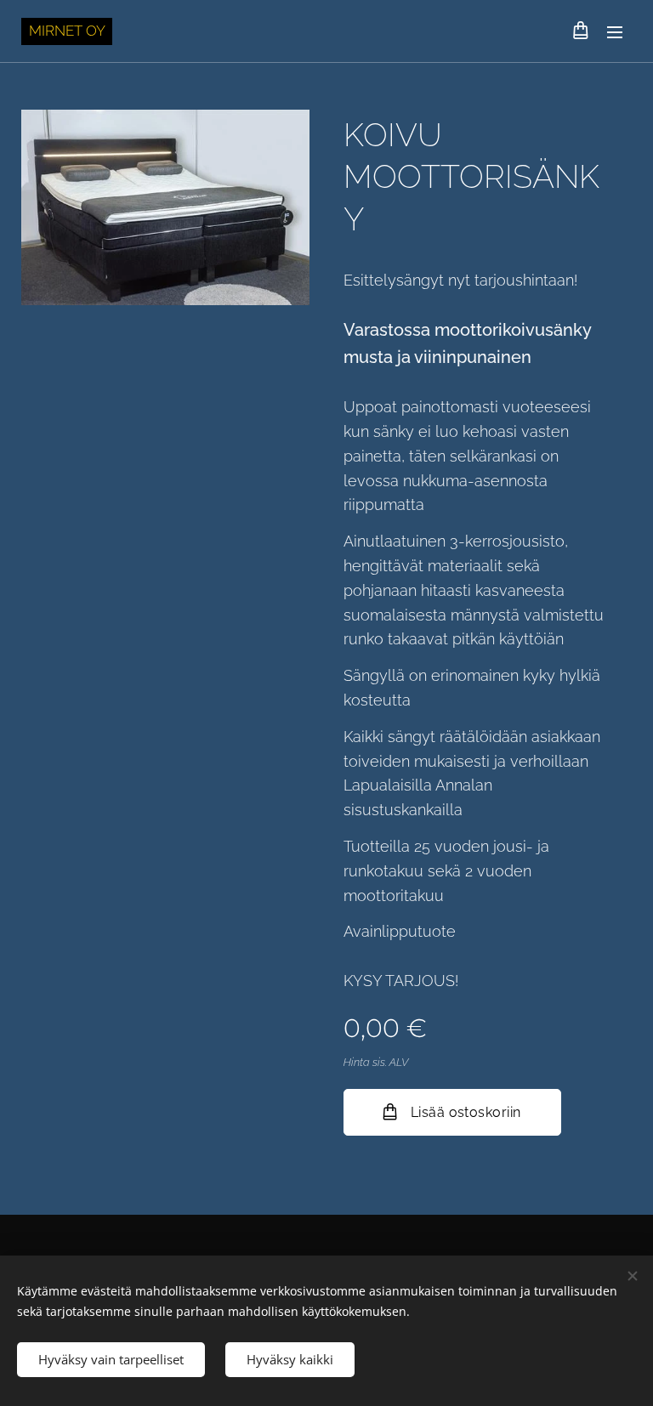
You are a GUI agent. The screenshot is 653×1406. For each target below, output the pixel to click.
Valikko (615, 31)
